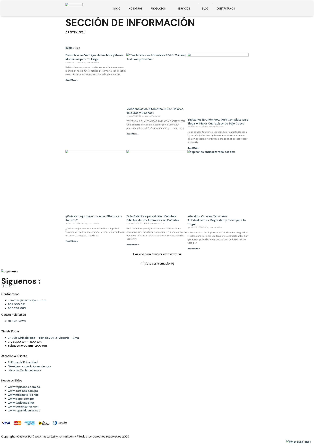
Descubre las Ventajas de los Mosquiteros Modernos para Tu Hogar (94, 57)
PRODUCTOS (158, 8)
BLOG (205, 8)
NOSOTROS (135, 8)
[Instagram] (6, 286)
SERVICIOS (183, 8)
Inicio (69, 48)
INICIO (116, 8)
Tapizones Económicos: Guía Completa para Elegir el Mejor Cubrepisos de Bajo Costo (218, 121)
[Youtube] (14, 286)
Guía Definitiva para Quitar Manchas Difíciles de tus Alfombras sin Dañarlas (152, 218)
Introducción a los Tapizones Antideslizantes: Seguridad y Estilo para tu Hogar (217, 220)
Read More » (71, 80)
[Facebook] (2, 286)
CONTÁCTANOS (226, 8)
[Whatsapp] (10, 286)
